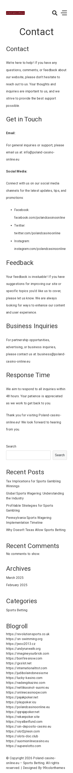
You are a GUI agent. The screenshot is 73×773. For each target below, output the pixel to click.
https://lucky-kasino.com (24, 678)
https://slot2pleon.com (23, 731)
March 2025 (15, 578)
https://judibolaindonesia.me (27, 673)
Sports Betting (16, 610)
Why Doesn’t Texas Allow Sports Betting (35, 530)
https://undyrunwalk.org (23, 649)
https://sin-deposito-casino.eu (28, 726)
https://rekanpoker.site (23, 717)
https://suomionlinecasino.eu (27, 741)
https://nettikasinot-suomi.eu (27, 687)
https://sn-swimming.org (24, 639)
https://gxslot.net (19, 663)
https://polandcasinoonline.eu (28, 707)
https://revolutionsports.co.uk (28, 634)
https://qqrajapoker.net (22, 712)
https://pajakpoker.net (22, 697)
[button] (55, 13)
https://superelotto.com (23, 746)
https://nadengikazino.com (25, 683)
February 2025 (16, 585)
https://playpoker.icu (21, 702)
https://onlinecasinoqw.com (26, 692)
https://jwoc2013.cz (20, 644)
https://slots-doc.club (22, 736)
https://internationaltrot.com (26, 668)
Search (11, 446)
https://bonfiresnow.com (24, 658)
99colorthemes (54, 768)
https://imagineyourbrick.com (27, 653)
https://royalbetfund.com (24, 722)
